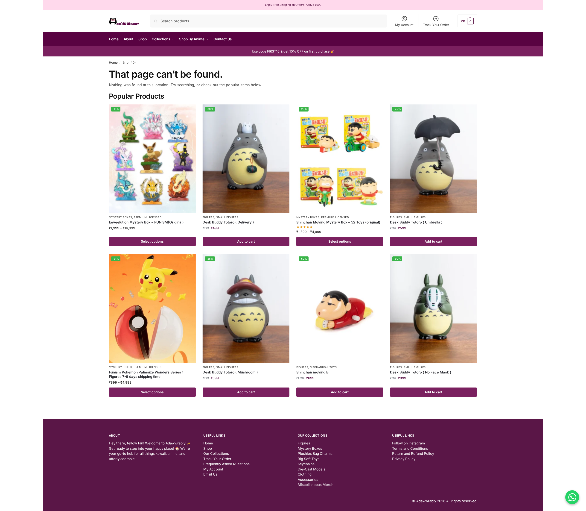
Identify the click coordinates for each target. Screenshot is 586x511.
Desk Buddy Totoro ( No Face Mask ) (420, 372)
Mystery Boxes (120, 217)
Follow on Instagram (408, 443)
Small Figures (227, 217)
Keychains (306, 464)
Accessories (308, 479)
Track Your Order (436, 25)
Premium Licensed (147, 217)
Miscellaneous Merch (315, 484)
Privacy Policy (403, 459)
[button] (467, 21)
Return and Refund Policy (413, 453)
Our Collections (216, 453)
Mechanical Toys (323, 367)
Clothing (305, 474)
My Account (404, 25)
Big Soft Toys (308, 459)
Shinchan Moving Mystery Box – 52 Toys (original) (338, 222)
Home (113, 62)
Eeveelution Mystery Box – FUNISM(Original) (146, 222)
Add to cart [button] (246, 241)
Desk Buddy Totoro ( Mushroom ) (230, 372)
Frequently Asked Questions (226, 464)
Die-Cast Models (311, 469)
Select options (152, 241)
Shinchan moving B (312, 372)
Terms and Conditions (410, 448)
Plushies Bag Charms (315, 453)
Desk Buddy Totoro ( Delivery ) (228, 222)
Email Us (210, 474)
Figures (209, 217)
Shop (207, 448)
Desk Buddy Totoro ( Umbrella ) (416, 222)
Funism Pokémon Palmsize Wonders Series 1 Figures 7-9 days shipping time (146, 374)
